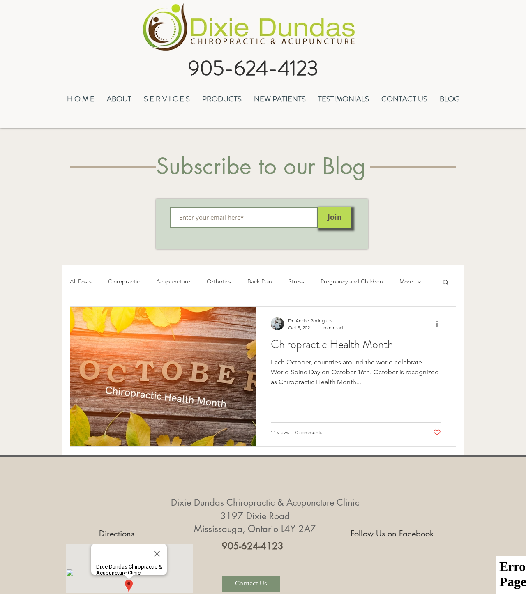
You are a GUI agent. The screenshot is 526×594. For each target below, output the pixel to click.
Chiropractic (124, 281)
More (406, 281)
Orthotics (219, 281)
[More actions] (440, 324)
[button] (119, 98)
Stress (296, 281)
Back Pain (259, 281)
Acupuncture (173, 281)
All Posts (81, 281)
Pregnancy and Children (352, 281)
